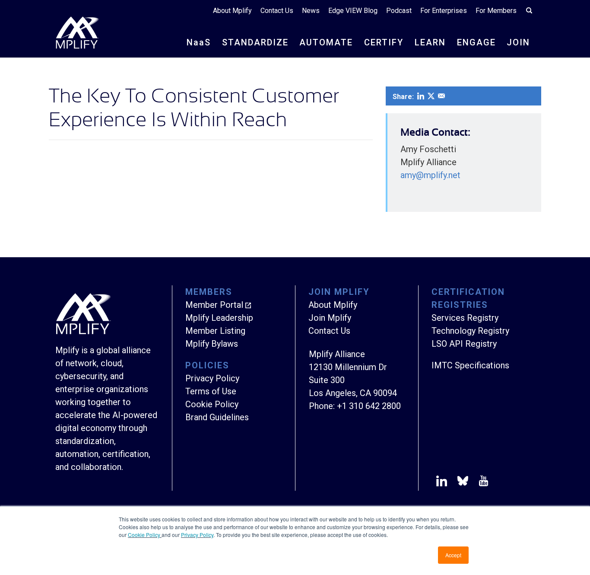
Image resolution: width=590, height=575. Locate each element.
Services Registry (464, 318)
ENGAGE (476, 42)
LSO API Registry (464, 344)
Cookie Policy (145, 534)
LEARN (430, 42)
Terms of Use (210, 391)
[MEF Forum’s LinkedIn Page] (441, 482)
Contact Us (276, 10)
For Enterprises (443, 10)
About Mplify (232, 10)
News (311, 10)
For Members (496, 10)
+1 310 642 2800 (369, 406)
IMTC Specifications (470, 365)
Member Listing (215, 331)
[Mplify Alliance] (83, 332)
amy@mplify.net (430, 175)
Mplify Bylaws (211, 344)
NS (199, 42)
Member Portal (214, 305)
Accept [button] (453, 555)
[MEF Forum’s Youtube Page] (481, 482)
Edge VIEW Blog (352, 10)
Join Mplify (329, 318)
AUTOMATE (326, 42)
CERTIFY (383, 42)
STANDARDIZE (255, 42)
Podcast (399, 10)
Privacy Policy (197, 534)
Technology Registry (470, 331)
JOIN (518, 42)
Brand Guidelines (217, 417)
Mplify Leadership (219, 318)
